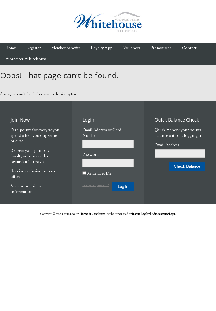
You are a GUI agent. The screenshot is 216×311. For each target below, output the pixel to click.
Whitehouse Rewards (108, 21)
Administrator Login (163, 214)
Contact (189, 48)
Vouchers (131, 48)
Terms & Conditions (93, 214)
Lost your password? (95, 185)
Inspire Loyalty (141, 214)
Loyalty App (101, 48)
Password (90, 155)
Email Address (167, 145)
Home (10, 48)
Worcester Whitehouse (26, 59)
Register (33, 48)
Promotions (161, 48)
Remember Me (98, 174)
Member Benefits (65, 48)
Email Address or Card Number (101, 133)
